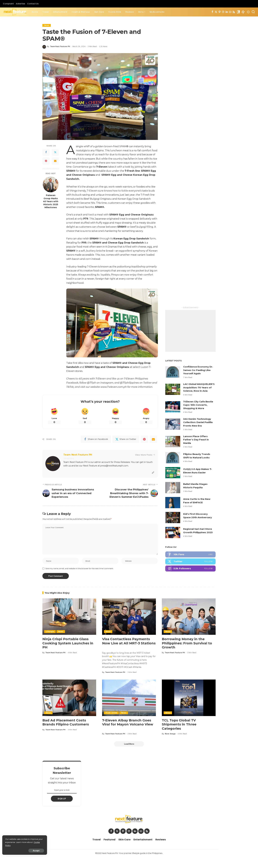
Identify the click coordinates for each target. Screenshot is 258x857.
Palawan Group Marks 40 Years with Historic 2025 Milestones (50, 201)
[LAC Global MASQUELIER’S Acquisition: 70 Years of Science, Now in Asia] (172, 389)
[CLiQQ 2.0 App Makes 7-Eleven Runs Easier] (172, 472)
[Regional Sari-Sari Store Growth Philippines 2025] (172, 532)
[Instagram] (223, 11)
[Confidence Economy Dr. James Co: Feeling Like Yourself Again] (172, 372)
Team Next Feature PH (60, 46)
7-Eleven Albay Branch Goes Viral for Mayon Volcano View (127, 722)
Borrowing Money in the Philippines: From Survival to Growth (187, 643)
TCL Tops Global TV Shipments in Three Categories (179, 724)
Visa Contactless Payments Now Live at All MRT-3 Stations (129, 641)
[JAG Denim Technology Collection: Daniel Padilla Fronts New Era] (172, 424)
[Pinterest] (219, 11)
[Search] (253, 11)
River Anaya (170, 734)
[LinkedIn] (226, 11)
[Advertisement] (190, 331)
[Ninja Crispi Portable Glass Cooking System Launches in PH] (69, 616)
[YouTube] (230, 11)
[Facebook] (212, 11)
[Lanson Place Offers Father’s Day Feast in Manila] (172, 441)
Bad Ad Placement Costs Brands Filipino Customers (65, 722)
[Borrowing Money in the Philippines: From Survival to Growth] (189, 616)
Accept (36, 850)
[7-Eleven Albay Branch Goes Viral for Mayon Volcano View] (129, 698)
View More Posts (143, 455)
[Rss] (233, 11)
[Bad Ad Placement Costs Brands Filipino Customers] (69, 698)
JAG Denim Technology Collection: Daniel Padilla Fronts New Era (198, 422)
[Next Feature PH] (15, 11)
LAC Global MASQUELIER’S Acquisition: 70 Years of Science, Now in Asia (199, 387)
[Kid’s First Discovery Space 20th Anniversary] (172, 517)
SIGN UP (62, 798)
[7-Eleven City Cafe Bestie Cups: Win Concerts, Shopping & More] (172, 406)
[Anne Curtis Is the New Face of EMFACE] (172, 502)
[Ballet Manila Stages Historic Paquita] (172, 487)
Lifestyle (50, 631)
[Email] (55, 161)
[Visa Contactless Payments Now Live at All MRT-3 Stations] (129, 616)
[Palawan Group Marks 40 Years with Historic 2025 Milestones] (51, 184)
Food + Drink (111, 713)
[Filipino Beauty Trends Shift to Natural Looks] (172, 457)
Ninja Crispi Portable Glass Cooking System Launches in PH (67, 643)
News (46, 25)
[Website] (153, 473)
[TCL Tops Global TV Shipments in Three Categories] (189, 698)
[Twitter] (216, 11)
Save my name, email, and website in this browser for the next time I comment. (79, 568)
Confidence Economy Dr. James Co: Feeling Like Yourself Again (198, 370)
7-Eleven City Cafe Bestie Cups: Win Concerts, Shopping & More (198, 405)
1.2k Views (103, 46)
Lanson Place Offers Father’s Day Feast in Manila (196, 439)
